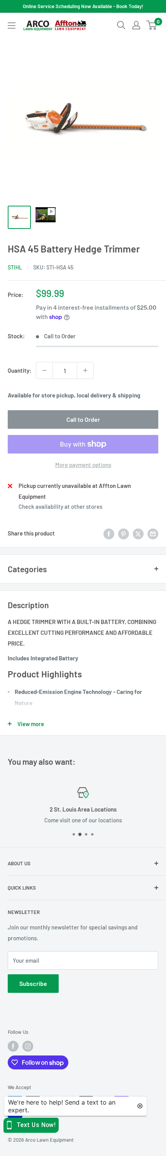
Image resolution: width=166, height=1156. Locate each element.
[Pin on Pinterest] (123, 533)
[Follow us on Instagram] (27, 1046)
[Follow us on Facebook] (13, 1046)
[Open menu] (11, 25)
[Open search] (121, 25)
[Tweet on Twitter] (138, 533)
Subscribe (33, 983)
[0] (152, 25)
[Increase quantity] (85, 370)
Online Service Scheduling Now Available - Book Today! (83, 6)
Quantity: (19, 370)
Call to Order (83, 419)
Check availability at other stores (60, 506)
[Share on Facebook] (108, 533)
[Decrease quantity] (44, 370)
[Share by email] (152, 533)
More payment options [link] (83, 464)
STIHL (15, 267)
